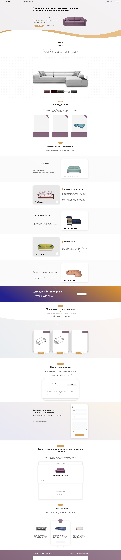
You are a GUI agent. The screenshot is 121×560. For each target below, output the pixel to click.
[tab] (60, 463)
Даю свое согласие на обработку (80, 432)
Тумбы (86, 557)
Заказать (71, 384)
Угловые (37, 134)
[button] (34, 77)
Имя (74, 410)
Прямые (56, 134)
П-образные (76, 134)
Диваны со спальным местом (60, 475)
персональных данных (78, 432)
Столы (72, 557)
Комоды (67, 557)
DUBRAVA (7, 2)
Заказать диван (60, 542)
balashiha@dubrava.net (41, 421)
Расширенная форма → (51, 25)
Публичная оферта (71, 553)
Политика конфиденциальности (82, 553)
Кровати (81, 557)
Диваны (76, 557)
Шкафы (62, 557)
